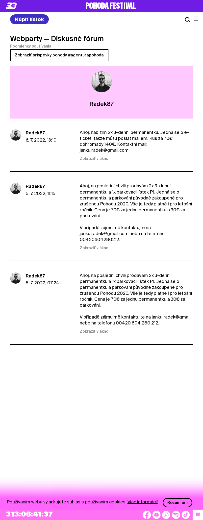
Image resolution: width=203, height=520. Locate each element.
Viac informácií (142, 501)
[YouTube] (156, 515)
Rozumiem (177, 502)
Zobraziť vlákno (94, 158)
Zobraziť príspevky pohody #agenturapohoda (59, 55)
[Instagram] (166, 515)
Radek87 (35, 132)
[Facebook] (147, 515)
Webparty (26, 38)
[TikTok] (185, 515)
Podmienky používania (30, 46)
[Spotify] (176, 515)
